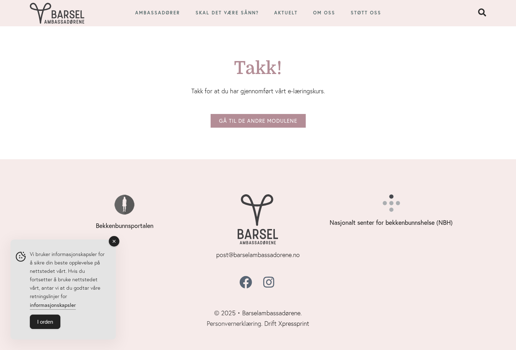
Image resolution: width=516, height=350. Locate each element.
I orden (45, 322)
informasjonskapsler (53, 304)
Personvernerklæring (234, 323)
